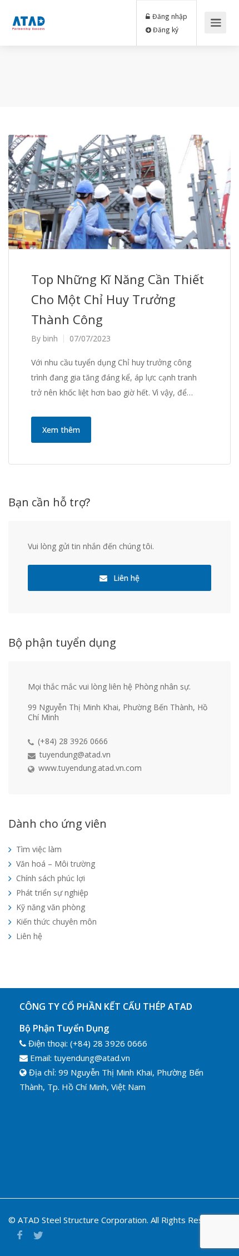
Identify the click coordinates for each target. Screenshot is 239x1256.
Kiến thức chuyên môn (56, 921)
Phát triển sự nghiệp (52, 892)
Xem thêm (61, 429)
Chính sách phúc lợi (50, 878)
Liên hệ (125, 578)
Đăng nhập (169, 16)
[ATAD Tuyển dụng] (28, 14)
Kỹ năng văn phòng (50, 907)
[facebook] (20, 1235)
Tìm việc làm (39, 849)
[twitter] (38, 1235)
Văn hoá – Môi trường (55, 863)
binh (50, 338)
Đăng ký (164, 29)
